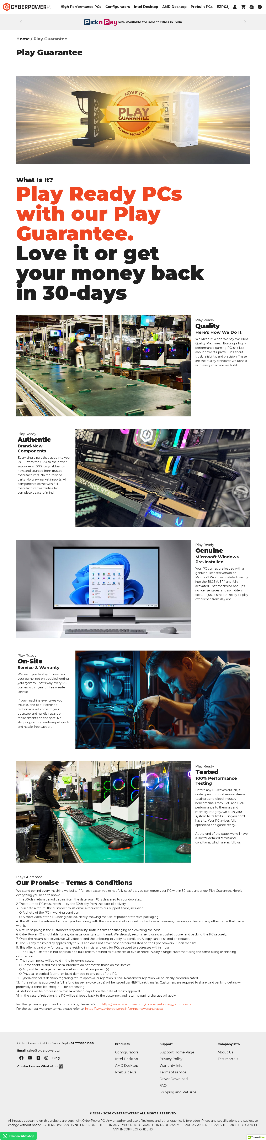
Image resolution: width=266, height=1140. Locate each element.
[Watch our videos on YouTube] (30, 1058)
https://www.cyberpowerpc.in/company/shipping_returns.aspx (146, 1004)
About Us (225, 1052)
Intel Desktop (146, 7)
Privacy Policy (171, 1059)
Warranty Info (171, 1066)
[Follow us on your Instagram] (46, 1058)
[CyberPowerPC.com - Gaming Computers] (27, 7)
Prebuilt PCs (202, 7)
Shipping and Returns (178, 1092)
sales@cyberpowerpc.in (44, 1050)
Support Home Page (177, 1052)
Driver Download (174, 1079)
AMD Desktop (174, 7)
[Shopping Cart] (243, 7)
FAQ (163, 1086)
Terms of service (173, 1072)
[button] (226, 7)
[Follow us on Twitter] (38, 1058)
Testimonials (228, 1059)
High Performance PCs (81, 7)
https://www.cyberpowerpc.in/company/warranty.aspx (124, 1009)
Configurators (117, 7)
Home (23, 38)
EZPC (221, 7)
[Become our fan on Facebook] (21, 1058)
